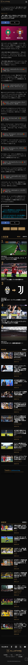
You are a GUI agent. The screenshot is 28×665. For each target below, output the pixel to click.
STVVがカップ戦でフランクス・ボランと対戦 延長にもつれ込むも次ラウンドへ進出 (20, 613)
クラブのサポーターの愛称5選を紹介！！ (12, 343)
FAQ (12, 655)
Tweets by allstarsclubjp (8, 474)
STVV (15, 530)
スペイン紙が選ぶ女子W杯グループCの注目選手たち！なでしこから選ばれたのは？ (20, 445)
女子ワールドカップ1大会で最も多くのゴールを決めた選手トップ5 (20, 457)
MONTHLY (25, 236)
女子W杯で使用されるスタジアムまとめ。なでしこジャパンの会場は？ (20, 432)
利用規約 (6, 655)
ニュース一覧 (14, 228)
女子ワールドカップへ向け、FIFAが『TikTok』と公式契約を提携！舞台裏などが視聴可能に (20, 368)
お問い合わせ (19, 655)
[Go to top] (26, 659)
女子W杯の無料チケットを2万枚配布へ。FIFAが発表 (20, 381)
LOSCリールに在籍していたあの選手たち (12, 279)
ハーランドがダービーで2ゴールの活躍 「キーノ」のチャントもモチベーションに (20, 626)
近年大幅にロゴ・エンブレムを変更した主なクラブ (13, 300)
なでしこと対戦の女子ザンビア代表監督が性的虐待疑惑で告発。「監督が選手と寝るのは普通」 (20, 419)
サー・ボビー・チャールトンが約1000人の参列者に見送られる (20, 587)
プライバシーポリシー (10, 656)
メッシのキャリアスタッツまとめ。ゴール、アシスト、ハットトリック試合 (13, 258)
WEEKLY (18, 236)
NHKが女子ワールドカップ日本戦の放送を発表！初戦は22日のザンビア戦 (20, 405)
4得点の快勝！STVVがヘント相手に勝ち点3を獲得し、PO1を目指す (20, 526)
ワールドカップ (17, 359)
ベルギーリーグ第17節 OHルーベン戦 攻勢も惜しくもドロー (20, 550)
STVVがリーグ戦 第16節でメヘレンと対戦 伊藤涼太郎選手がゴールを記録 (20, 562)
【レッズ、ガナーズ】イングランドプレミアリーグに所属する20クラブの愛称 (13, 322)
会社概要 (20, 656)
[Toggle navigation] (26, 2)
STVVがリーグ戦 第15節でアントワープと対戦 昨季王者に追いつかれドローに (20, 575)
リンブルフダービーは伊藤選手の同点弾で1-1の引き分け (20, 538)
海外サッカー (17, 592)
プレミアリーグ (17, 590)
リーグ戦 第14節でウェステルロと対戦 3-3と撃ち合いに (20, 600)
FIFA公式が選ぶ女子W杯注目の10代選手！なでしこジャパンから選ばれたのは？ (20, 355)
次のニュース (21, 228)
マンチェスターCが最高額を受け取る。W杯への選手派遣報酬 (20, 393)
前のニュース (6, 228)
